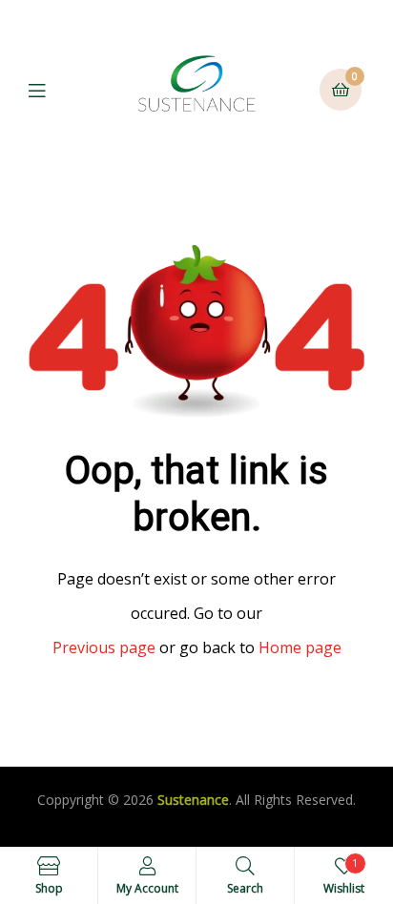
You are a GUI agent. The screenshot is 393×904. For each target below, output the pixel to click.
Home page (300, 647)
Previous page (103, 647)
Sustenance (193, 800)
